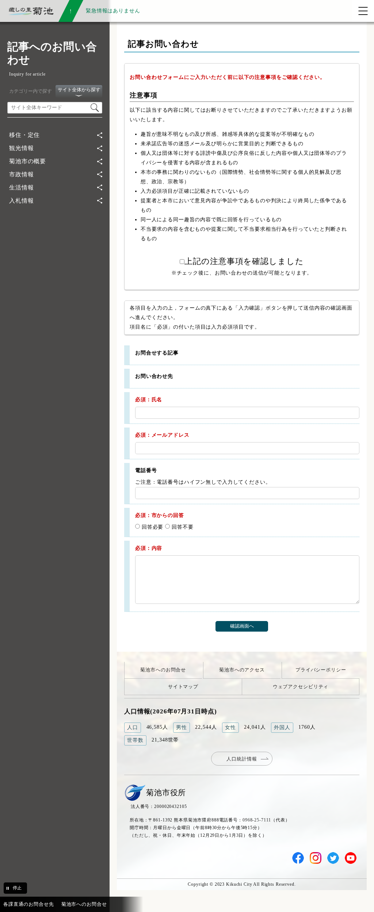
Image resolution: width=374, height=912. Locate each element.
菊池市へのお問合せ (163, 669)
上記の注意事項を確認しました (244, 261)
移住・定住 (24, 135)
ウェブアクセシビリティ (301, 686)
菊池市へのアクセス (242, 669)
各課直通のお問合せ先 (28, 904)
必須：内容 (148, 548)
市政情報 (21, 174)
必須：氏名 (148, 399)
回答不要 (181, 527)
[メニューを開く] (363, 11)
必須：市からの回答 (159, 515)
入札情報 (21, 201)
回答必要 (151, 527)
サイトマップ (183, 686)
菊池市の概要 (27, 161)
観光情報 (21, 148)
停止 (17, 888)
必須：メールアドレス (162, 435)
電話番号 (146, 470)
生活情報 (21, 187)
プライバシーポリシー (320, 669)
